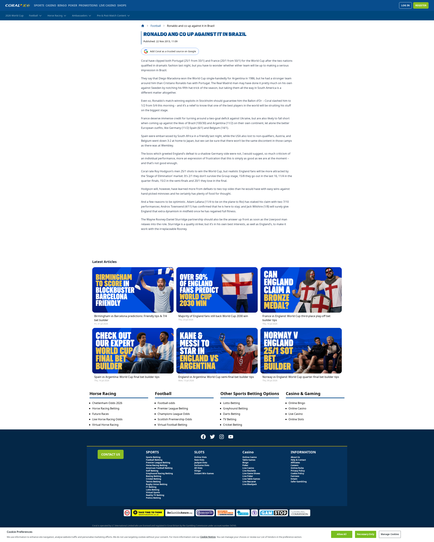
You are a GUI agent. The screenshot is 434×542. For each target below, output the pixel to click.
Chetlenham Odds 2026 (107, 403)
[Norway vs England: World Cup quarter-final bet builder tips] (301, 350)
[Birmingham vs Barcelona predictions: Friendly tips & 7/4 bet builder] (133, 290)
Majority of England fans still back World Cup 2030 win (213, 316)
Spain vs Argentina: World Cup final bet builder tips (127, 377)
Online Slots (296, 419)
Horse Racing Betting (105, 408)
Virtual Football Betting (172, 425)
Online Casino (297, 408)
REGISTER (420, 5)
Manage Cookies (390, 534)
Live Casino (296, 414)
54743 (233, 525)
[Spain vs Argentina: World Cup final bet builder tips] (133, 350)
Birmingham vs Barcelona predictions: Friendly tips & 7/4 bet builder (130, 318)
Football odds (166, 403)
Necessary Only (365, 534)
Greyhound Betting (235, 408)
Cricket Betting (232, 425)
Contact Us (110, 454)
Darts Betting (231, 414)
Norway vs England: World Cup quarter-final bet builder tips (300, 377)
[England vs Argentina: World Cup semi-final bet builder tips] (217, 350)
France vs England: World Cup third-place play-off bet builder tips (296, 318)
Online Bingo (297, 403)
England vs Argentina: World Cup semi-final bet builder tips (216, 377)
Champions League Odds (174, 414)
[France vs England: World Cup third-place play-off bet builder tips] (301, 290)
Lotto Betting (231, 403)
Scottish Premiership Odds (175, 419)
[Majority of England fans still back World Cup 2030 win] (217, 290)
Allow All (342, 534)
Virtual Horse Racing (105, 425)
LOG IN (405, 5)
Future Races (100, 414)
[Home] (142, 25)
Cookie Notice (208, 536)
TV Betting (229, 419)
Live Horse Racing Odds (107, 419)
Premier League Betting (173, 408)
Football (156, 26)
